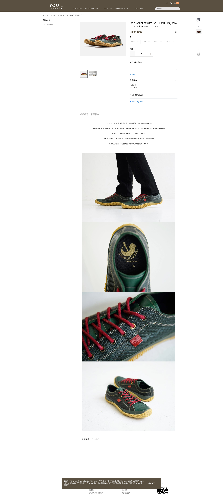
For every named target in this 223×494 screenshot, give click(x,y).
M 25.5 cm (135, 42)
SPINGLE (133, 74)
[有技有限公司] (56, 6)
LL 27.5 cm (158, 42)
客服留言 (124, 490)
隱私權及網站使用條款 (96, 493)
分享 (133, 101)
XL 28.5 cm (170, 42)
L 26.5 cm (146, 42)
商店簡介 (92, 490)
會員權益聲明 (126, 493)
